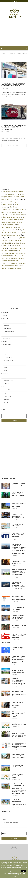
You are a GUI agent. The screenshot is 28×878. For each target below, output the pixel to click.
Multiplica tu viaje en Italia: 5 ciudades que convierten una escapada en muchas (18, 535)
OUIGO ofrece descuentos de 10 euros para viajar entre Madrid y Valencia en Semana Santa (13, 84)
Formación (5, 373)
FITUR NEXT (9, 357)
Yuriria (14, 251)
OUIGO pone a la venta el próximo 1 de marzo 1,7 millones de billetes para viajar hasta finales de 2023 (13, 127)
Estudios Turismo (7, 344)
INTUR (5, 367)
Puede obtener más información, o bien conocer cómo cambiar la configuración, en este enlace (14, 874)
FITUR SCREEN (9, 360)
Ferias (4, 347)
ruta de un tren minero (9, 212)
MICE (4, 386)
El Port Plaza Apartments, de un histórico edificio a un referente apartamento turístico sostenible (19, 681)
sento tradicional (17, 222)
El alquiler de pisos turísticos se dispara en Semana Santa (18, 704)
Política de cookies (5, 825)
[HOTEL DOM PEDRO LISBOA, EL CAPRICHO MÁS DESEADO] (5, 608)
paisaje (11, 258)
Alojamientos (6, 318)
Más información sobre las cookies (9, 822)
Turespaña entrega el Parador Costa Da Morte (19, 723)
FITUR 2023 (17, 230)
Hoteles (4, 377)
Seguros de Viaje (6, 390)
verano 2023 (12, 225)
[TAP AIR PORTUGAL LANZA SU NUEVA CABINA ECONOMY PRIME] (5, 562)
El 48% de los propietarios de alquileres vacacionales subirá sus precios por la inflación (19, 803)
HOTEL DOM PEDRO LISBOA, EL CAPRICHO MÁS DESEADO (18, 607)
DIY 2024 (13, 214)
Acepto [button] (23, 871)
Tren (10, 80)
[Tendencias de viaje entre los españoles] (5, 768)
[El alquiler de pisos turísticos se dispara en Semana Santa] (5, 705)
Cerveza (22, 243)
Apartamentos (7, 322)
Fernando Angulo (7, 204)
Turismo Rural (7, 328)
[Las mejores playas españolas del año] (5, 650)
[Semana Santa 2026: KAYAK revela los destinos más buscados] (5, 599)
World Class (17, 232)
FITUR (5, 354)
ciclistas (11, 253)
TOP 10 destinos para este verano (18, 525)
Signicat (10, 232)
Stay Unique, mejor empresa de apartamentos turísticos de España (19, 694)
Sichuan (22, 209)
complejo (5, 225)
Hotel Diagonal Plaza (12, 243)
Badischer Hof (20, 214)
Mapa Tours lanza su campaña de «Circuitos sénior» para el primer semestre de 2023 (18, 757)
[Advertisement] (14, 32)
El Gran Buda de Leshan (19, 625)
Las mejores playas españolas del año (17, 648)
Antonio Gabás (6, 199)
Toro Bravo (11, 240)
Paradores (6, 383)
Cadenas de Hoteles (8, 380)
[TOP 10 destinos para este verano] (5, 526)
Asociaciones (6, 335)
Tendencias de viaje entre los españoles (17, 766)
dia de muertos (6, 256)
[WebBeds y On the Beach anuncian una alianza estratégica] (5, 636)
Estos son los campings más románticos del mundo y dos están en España (18, 714)
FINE (5, 351)
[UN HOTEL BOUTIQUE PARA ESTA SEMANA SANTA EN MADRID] (5, 618)
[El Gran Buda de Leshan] (5, 627)
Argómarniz (17, 202)
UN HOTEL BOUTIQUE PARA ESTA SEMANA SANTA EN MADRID (18, 617)
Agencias (5, 315)
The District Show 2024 (14, 268)
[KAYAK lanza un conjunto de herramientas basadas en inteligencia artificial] (5, 745)
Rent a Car (6, 402)
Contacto (3, 819)
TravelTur (3, 53)
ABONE (21, 197)
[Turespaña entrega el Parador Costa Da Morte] (5, 725)
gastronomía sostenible (15, 248)
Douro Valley (6, 245)
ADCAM (14, 256)
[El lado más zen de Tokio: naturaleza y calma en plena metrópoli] (5, 506)
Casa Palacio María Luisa (10, 192)
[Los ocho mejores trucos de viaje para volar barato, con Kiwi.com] (5, 671)
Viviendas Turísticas (9, 331)
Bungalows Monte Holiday (10, 197)
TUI (8, 214)
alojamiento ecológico (14, 217)
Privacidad (3, 829)
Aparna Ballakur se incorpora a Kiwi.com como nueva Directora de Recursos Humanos (19, 734)
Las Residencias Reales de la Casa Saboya (18, 484)
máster (4, 217)
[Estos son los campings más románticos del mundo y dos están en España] (5, 714)
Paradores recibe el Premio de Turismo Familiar (17, 776)
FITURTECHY (9, 364)
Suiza (18, 209)
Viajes (4, 409)
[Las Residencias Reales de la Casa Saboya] (5, 486)
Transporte (4, 80)
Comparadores (6, 338)
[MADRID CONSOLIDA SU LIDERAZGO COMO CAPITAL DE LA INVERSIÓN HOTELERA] (5, 515)
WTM (5, 370)
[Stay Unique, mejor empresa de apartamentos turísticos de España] (5, 693)
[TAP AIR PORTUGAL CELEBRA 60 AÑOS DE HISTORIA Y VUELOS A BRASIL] (5, 495)
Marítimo (6, 399)
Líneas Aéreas (7, 396)
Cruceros (5, 341)
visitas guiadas (10, 194)
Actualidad (5, 312)
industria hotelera (18, 199)
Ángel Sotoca (15, 235)
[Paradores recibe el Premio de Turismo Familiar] (5, 777)
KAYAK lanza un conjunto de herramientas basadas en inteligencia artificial (19, 745)
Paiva (10, 207)
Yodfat (8, 235)
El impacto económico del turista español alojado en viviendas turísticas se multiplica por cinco (18, 659)
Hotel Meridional (19, 253)
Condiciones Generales (6, 816)
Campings (6, 325)
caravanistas (20, 194)
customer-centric (7, 202)
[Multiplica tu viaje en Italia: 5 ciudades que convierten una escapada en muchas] (5, 535)
